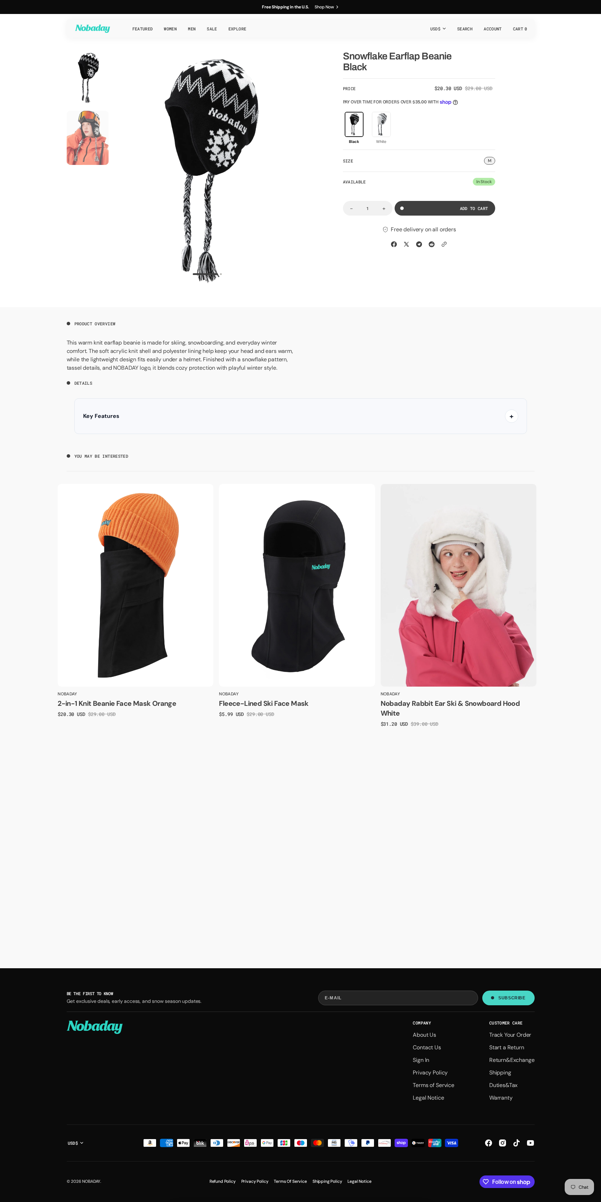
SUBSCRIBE (511, 997)
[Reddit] (431, 244)
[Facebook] (393, 244)
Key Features (101, 416)
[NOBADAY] (92, 29)
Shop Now (324, 7)
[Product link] (135, 585)
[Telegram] (419, 244)
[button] (464, 28)
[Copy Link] (444, 244)
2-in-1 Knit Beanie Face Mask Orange (117, 703)
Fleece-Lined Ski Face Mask (263, 703)
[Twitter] (406, 244)
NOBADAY (91, 1181)
